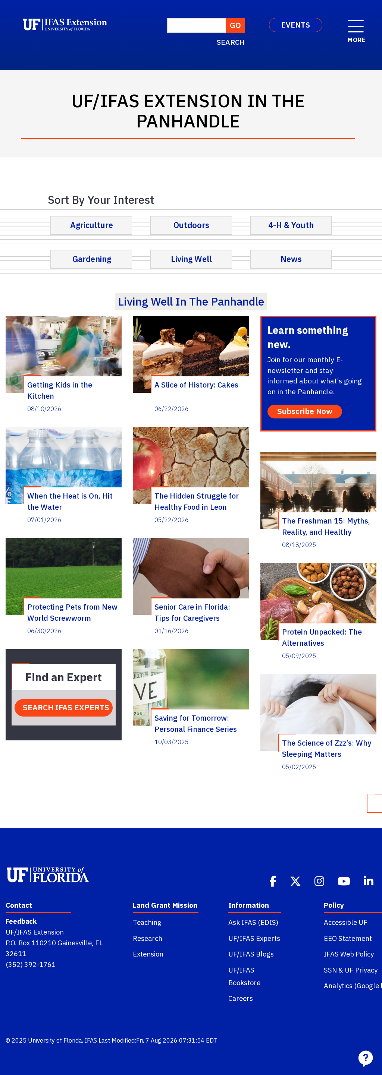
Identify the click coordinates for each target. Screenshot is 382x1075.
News (291, 259)
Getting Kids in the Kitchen (59, 390)
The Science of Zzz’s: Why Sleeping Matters (326, 748)
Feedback (21, 921)
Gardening (91, 259)
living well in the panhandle (191, 301)
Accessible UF (345, 922)
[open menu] (356, 22)
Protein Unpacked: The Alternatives (322, 637)
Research (147, 938)
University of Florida (55, 1040)
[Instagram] (320, 880)
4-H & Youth (291, 225)
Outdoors (191, 225)
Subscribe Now (304, 411)
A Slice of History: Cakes (196, 385)
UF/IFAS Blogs (251, 953)
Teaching (147, 922)
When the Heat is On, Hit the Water (70, 501)
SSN (330, 969)
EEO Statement (348, 938)
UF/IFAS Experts (254, 938)
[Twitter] (296, 880)
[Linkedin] (369, 880)
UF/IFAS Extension (35, 931)
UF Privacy (361, 969)
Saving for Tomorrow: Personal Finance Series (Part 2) (195, 723)
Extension (148, 953)
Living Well (191, 259)
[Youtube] (345, 880)
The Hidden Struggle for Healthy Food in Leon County (196, 501)
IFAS (91, 1040)
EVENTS (295, 25)
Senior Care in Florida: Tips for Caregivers (192, 612)
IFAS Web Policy (349, 953)
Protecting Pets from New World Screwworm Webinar (72, 612)
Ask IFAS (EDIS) (253, 922)
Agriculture (91, 225)
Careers (240, 998)
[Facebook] (273, 880)
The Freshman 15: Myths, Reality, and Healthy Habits (326, 526)
